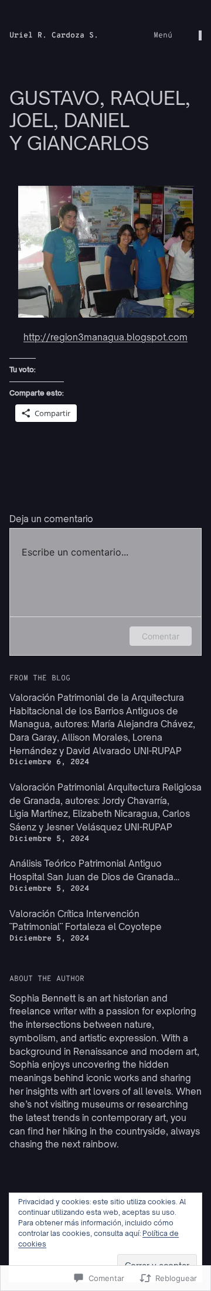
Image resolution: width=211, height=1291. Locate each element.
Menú (163, 35)
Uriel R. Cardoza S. (53, 35)
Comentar (160, 636)
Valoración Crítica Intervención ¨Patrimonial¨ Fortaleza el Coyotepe (85, 920)
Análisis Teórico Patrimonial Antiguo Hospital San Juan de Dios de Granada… (94, 870)
